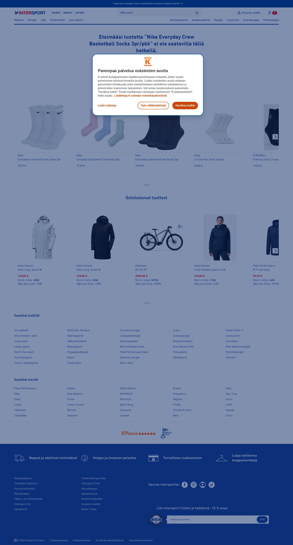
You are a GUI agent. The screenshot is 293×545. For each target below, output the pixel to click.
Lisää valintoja (107, 105)
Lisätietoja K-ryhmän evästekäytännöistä (140, 95)
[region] (148, 84)
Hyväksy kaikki (185, 105)
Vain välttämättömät (153, 105)
